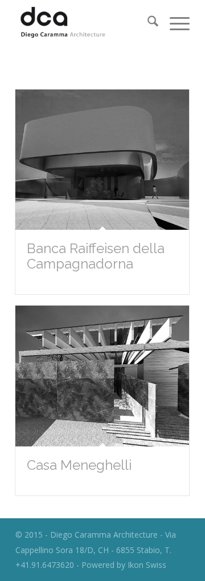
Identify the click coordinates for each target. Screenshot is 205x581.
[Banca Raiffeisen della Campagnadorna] (102, 160)
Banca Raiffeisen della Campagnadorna (96, 255)
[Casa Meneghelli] (102, 376)
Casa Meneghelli (79, 465)
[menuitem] (147, 23)
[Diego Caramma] (85, 23)
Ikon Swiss (147, 564)
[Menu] (174, 23)
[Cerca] (147, 23)
